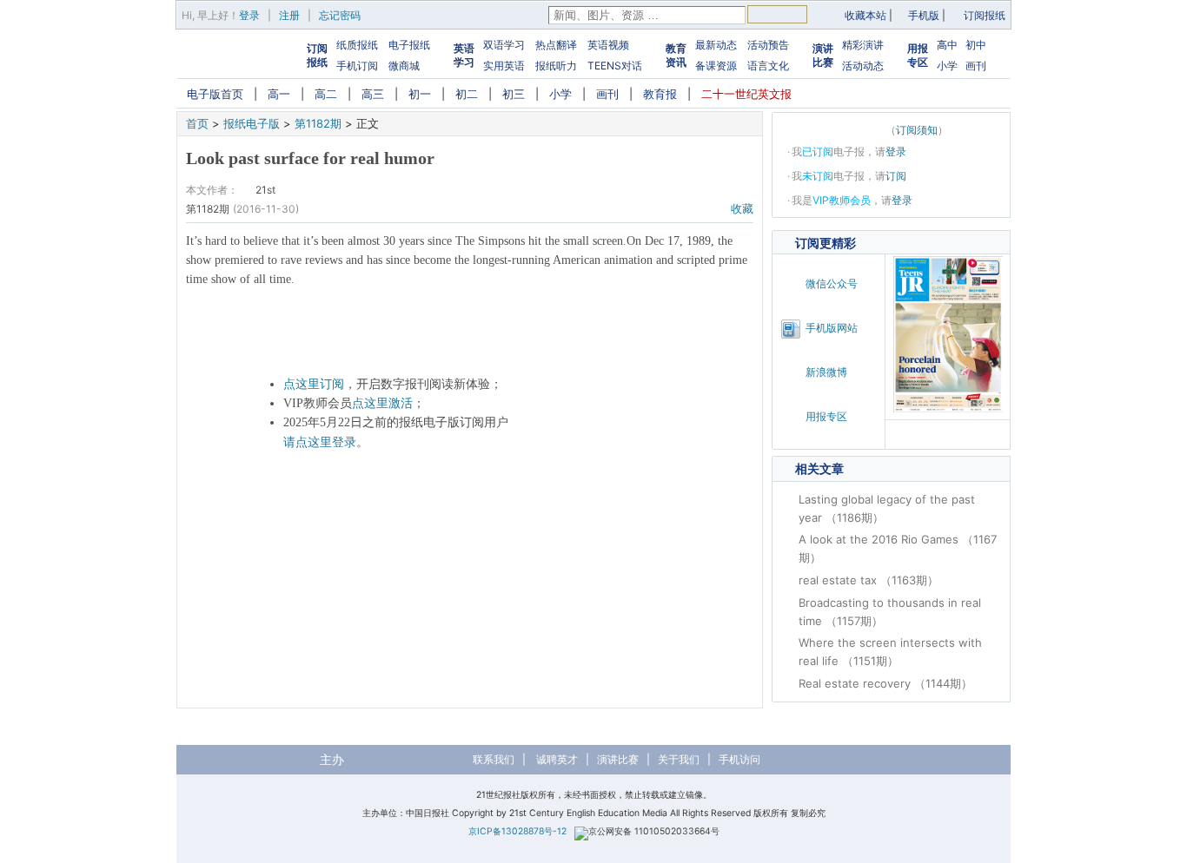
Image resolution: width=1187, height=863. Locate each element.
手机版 (923, 15)
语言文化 (768, 65)
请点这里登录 (319, 442)
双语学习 (504, 44)
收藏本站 (865, 15)
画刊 (975, 65)
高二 (326, 94)
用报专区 (917, 55)
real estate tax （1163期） (868, 580)
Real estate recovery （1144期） (885, 683)
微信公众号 (832, 283)
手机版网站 (832, 327)
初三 (513, 94)
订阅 (895, 175)
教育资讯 (676, 55)
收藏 (742, 208)
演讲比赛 (822, 55)
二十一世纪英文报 (746, 94)
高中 (947, 44)
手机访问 (739, 759)
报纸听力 (556, 65)
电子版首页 (215, 94)
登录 (249, 15)
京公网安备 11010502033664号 (653, 831)
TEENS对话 (614, 65)
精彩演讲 (863, 44)
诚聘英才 (557, 759)
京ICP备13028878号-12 (517, 831)
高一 (279, 94)
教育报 (660, 94)
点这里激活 (382, 403)
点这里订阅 (313, 384)
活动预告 (768, 44)
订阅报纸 (984, 15)
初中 (975, 44)
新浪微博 (826, 372)
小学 (947, 65)
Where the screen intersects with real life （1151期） (890, 652)
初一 (419, 94)
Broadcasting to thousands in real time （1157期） (890, 612)
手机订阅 (357, 65)
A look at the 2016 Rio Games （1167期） (898, 548)
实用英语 (504, 65)
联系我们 (493, 759)
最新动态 (716, 44)
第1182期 (318, 123)
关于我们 (679, 759)
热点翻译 (556, 44)
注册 (289, 15)
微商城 (404, 65)
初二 (466, 94)
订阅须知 (917, 129)
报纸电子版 (251, 123)
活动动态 (863, 65)
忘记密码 (340, 15)
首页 (197, 123)
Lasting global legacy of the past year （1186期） (887, 508)
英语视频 (608, 44)
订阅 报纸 (317, 55)
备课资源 (716, 65)
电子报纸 (409, 44)
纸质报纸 (357, 44)
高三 (372, 94)
